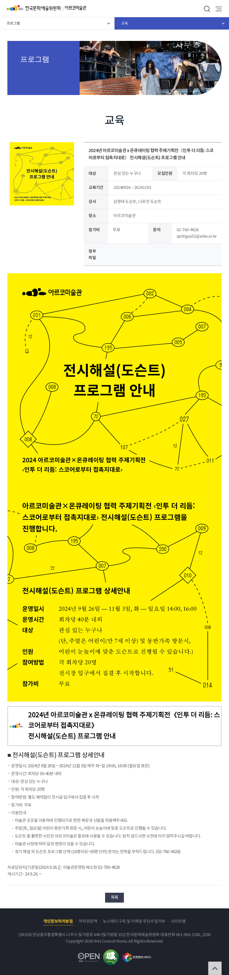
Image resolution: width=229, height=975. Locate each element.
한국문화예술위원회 (36, 8)
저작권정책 (88, 921)
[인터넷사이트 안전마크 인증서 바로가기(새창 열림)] (111, 952)
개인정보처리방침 (58, 921)
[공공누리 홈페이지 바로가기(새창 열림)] (88, 956)
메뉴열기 (218, 8)
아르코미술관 (75, 8)
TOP (215, 968)
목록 (114, 897)
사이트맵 (178, 921)
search (206, 8)
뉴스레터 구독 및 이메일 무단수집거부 (134, 921)
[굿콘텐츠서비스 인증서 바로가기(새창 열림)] (137, 955)
